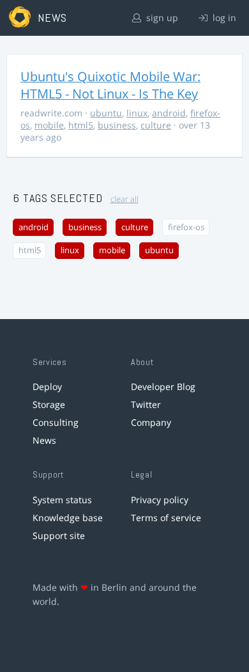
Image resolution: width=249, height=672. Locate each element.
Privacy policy (159, 500)
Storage (49, 404)
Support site (59, 535)
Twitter (146, 404)
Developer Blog (163, 386)
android (169, 113)
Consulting (56, 422)
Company (151, 422)
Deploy (47, 386)
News (44, 440)
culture (155, 125)
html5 (80, 125)
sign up (161, 18)
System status (62, 500)
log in (223, 18)
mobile (49, 125)
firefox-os (186, 227)
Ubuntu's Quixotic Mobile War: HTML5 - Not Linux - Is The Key (110, 85)
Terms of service (166, 518)
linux (136, 113)
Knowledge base (68, 518)
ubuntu (106, 113)
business (117, 125)
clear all (124, 199)
